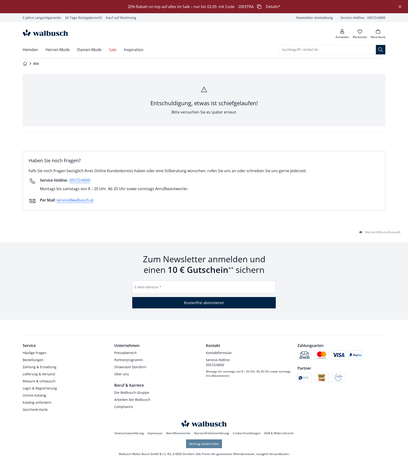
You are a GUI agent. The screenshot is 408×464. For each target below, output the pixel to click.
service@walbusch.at (75, 200)
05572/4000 (80, 180)
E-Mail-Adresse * (148, 287)
